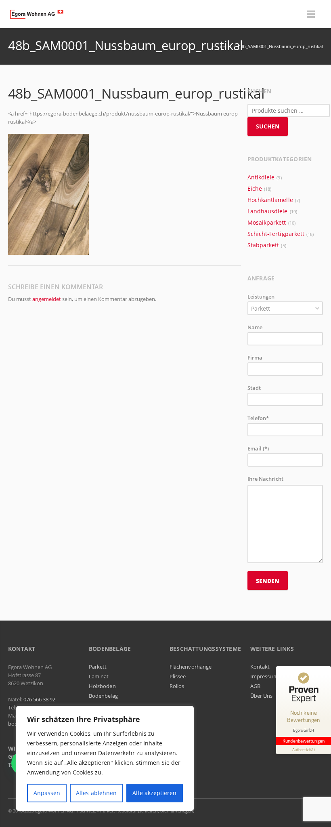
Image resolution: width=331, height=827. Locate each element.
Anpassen (47, 793)
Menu (311, 14)
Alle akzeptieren (154, 793)
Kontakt (260, 666)
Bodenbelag (103, 695)
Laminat (99, 676)
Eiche (254, 188)
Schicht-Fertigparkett (275, 234)
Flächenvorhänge (191, 666)
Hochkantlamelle (270, 200)
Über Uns (261, 695)
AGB (255, 686)
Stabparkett (263, 245)
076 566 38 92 (39, 699)
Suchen (267, 126)
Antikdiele (261, 177)
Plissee (178, 676)
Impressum (264, 676)
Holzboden (102, 686)
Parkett (98, 666)
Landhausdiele (267, 211)
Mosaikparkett (266, 222)
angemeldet (46, 299)
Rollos (177, 686)
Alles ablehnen (96, 793)
